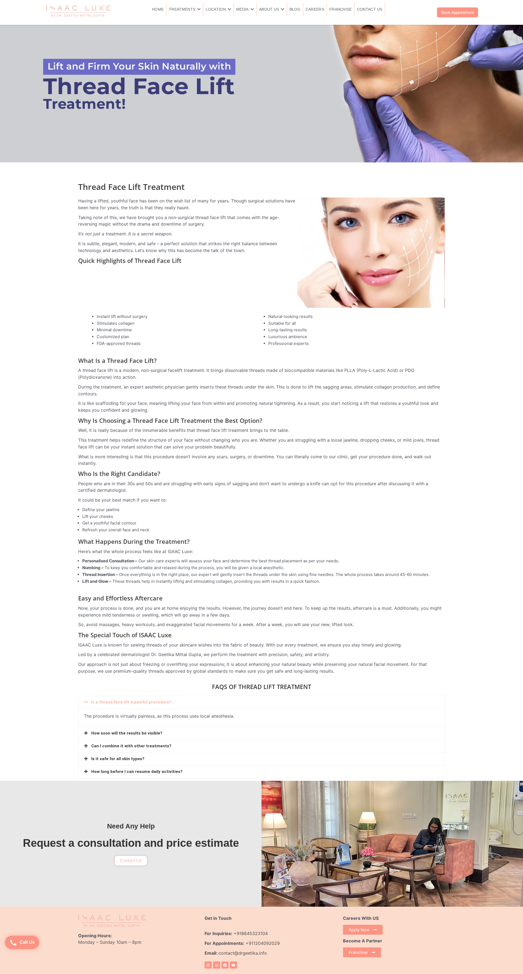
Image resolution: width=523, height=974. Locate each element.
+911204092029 (262, 943)
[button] (261, 702)
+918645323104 (251, 933)
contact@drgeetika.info (243, 953)
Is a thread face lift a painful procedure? (131, 702)
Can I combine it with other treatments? (131, 746)
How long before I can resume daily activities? (137, 771)
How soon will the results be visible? (126, 733)
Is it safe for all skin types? (117, 758)
